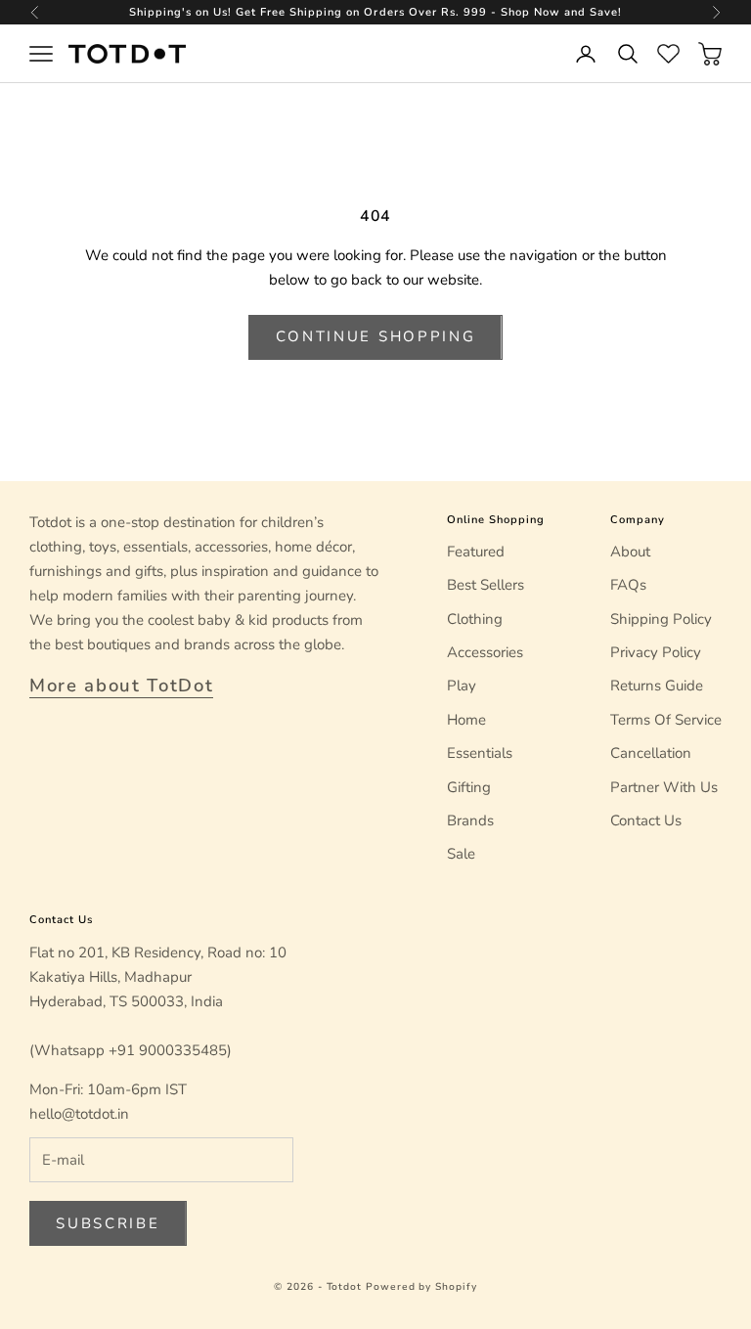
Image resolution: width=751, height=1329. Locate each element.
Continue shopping (376, 336)
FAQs (628, 585)
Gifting (469, 787)
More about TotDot (121, 685)
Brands (470, 820)
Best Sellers (485, 585)
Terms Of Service (666, 720)
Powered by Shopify (421, 1287)
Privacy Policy (655, 652)
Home (466, 720)
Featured (476, 551)
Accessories (485, 652)
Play (461, 685)
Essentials (479, 753)
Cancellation (650, 753)
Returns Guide (656, 685)
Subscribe (107, 1223)
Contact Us (646, 820)
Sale (461, 854)
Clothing (475, 619)
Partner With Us (664, 787)
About (630, 551)
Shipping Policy (661, 619)
